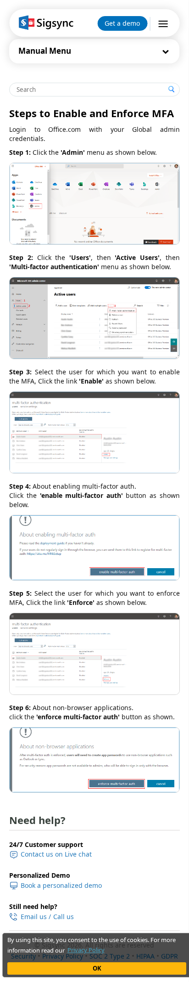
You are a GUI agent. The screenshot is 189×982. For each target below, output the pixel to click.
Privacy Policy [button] (86, 950)
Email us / (36, 917)
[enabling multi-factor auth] (94, 548)
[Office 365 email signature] (45, 22)
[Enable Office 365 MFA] (94, 432)
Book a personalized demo (61, 885)
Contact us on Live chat (56, 854)
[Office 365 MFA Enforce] (94, 654)
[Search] (171, 89)
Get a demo (122, 23)
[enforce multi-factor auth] (94, 760)
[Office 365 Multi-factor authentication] (94, 318)
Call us (63, 917)
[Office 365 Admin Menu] (94, 204)
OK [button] (97, 968)
